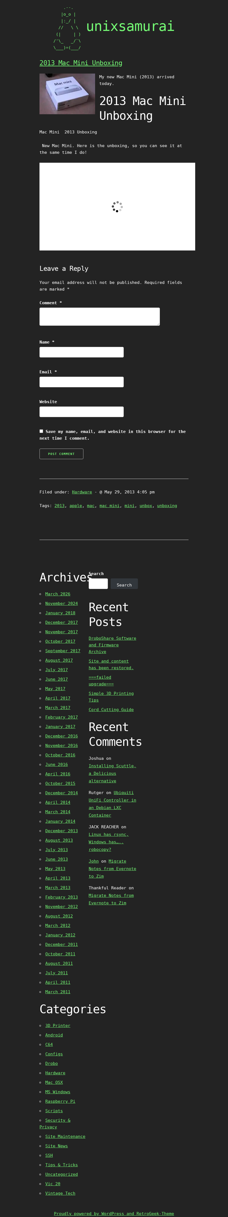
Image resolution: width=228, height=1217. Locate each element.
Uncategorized (61, 1174)
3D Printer (57, 1025)
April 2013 (57, 878)
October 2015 (60, 783)
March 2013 (57, 887)
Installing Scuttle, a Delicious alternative (112, 773)
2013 (59, 505)
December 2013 (61, 830)
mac (91, 505)
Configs (54, 1054)
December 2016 (61, 736)
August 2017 (59, 660)
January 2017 (60, 726)
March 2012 (57, 925)
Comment (50, 302)
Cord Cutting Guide (111, 709)
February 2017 (61, 717)
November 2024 (61, 603)
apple (76, 505)
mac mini (110, 505)
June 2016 (56, 764)
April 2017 (57, 698)
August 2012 (59, 916)
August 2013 (59, 840)
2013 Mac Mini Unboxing (80, 63)
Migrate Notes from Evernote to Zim (112, 869)
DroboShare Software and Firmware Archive (112, 645)
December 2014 (61, 792)
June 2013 (56, 859)
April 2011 (57, 982)
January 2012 (60, 935)
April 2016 (57, 774)
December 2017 (61, 622)
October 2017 (60, 641)
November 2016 (61, 745)
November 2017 (61, 631)
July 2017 (56, 669)
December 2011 (61, 944)
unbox (146, 505)
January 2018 (60, 612)
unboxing (167, 505)
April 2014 (57, 802)
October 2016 (60, 755)
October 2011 (60, 953)
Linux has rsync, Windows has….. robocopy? (109, 842)
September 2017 (62, 650)
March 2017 (57, 707)
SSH (49, 1155)
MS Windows (57, 1091)
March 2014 (57, 811)
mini (130, 505)
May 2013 (55, 868)
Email (48, 371)
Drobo (51, 1063)
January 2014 (60, 821)
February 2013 (61, 897)
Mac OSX (54, 1082)
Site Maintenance (65, 1136)
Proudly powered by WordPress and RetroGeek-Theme (114, 1213)
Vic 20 (52, 1183)
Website (48, 401)
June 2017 (56, 679)
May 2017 (55, 688)
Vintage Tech (60, 1193)
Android (54, 1035)
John (94, 861)
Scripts (54, 1110)
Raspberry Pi (60, 1101)
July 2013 (56, 849)
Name (46, 342)
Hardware (82, 492)
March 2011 (57, 991)
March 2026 (57, 594)
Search (96, 573)
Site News (56, 1145)
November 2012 (61, 906)
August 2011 (59, 963)
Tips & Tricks (61, 1164)
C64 (49, 1044)
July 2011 (56, 972)
